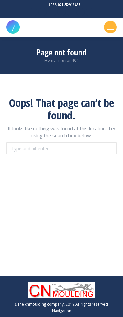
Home (50, 60)
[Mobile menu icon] (110, 27)
